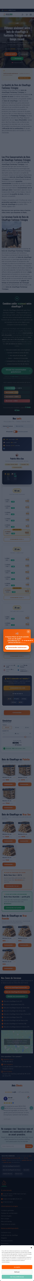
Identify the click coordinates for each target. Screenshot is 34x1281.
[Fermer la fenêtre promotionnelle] (28, 631)
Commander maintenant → (18, 647)
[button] (31, 1247)
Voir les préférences (17, 1277)
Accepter (17, 1267)
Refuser (17, 1272)
